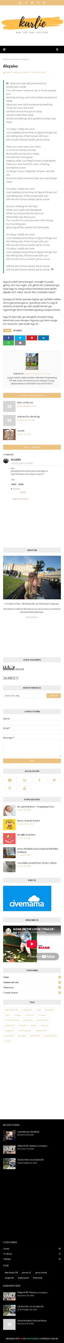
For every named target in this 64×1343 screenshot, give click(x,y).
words (8, 1041)
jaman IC (29, 1015)
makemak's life (32, 982)
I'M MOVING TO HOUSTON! (30, 1159)
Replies (16, 488)
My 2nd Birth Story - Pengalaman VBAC (35, 806)
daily (32, 977)
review (34, 1025)
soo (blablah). (24, 1030)
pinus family (43, 1020)
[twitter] (32, 2)
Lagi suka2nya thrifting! (28, 1131)
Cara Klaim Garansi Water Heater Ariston (36, 862)
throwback (35, 1035)
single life (9, 1030)
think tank (9, 1035)
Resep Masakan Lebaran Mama (31, 1320)
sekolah (44, 1025)
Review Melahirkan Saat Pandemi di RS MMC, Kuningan (38, 850)
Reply (14, 484)
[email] (9, 780)
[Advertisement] (32, 1081)
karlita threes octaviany (17, 72)
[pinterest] (44, 2)
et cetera (15, 59)
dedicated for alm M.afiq (28, 416)
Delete (20, 484)
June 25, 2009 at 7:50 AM (22, 463)
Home (6, 59)
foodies (17, 1015)
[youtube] (20, 2)
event (7, 1015)
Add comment (20, 498)
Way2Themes (32, 1338)
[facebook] (26, 2)
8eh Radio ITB (11, 1010)
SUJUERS (16, 459)
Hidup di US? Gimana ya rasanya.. (32, 1145)
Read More (32, 617)
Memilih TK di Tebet (26, 834)
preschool (32, 987)
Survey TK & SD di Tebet (28, 820)
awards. (21, 430)
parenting (28, 1020)
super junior (41, 1030)
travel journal (32, 992)
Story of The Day (25, 402)
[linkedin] (24, 780)
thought (22, 1035)
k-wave (42, 1015)
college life (27, 1010)
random (22, 1025)
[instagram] (38, 2)
